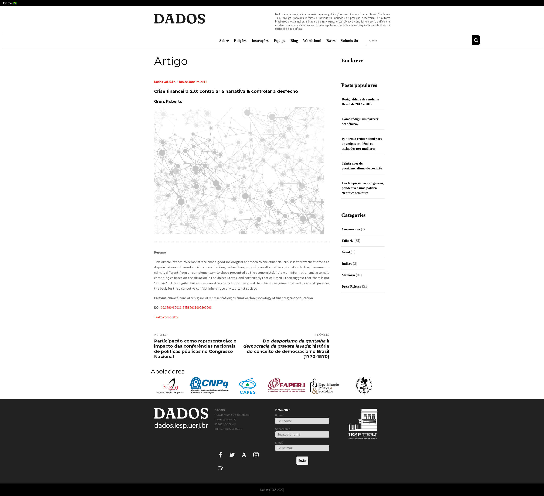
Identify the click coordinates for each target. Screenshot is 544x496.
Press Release (351, 286)
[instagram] (256, 455)
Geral (346, 252)
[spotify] (220, 468)
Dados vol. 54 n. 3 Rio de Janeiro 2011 (180, 82)
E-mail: (279, 442)
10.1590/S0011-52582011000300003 (186, 307)
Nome (279, 415)
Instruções (260, 40)
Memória (348, 275)
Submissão (349, 40)
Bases (331, 40)
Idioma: (8, 2)
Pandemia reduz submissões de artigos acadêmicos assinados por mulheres (362, 143)
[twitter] (232, 455)
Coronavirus (351, 229)
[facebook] (220, 455)
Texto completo (166, 317)
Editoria (348, 240)
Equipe (279, 40)
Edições (240, 40)
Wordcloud (312, 40)
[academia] (244, 455)
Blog (294, 40)
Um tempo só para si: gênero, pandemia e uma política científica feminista (363, 188)
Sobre (224, 40)
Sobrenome (282, 429)
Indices (347, 263)
